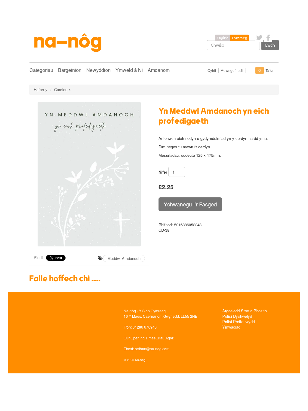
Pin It (38, 257)
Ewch (270, 45)
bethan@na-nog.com (152, 348)
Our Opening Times (140, 337)
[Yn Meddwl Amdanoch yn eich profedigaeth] (89, 174)
